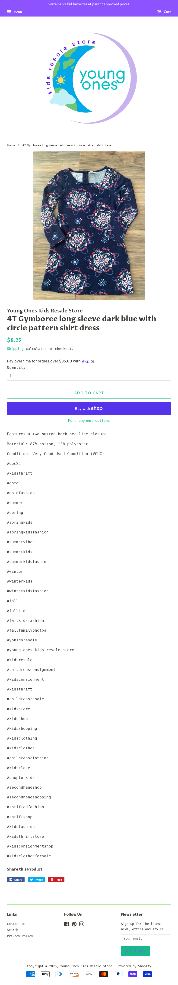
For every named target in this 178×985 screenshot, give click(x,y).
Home (11, 145)
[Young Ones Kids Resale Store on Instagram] (81, 925)
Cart (167, 12)
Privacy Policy (20, 936)
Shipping (15, 349)
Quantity (16, 367)
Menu (17, 12)
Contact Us (16, 924)
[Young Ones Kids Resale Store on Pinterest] (74, 925)
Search (12, 930)
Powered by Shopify (134, 966)
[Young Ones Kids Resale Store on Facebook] (66, 925)
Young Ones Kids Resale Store (87, 966)
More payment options (89, 421)
